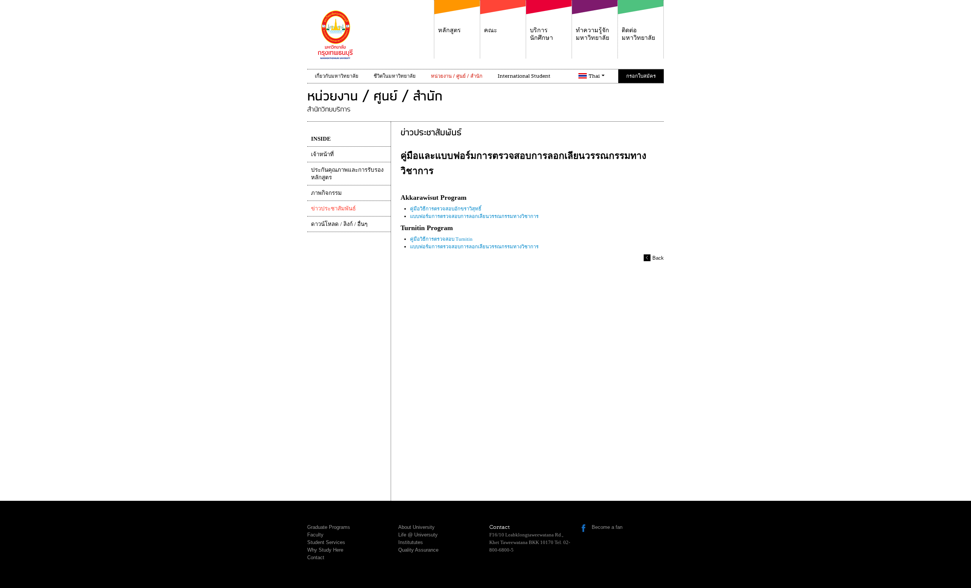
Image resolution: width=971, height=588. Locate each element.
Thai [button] (595, 76)
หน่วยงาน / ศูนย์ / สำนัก (456, 76)
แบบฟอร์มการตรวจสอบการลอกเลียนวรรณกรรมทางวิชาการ (474, 216)
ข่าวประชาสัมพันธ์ (333, 208)
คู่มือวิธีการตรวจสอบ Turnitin (441, 239)
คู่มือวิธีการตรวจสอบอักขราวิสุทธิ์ (445, 209)
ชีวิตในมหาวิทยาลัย (395, 76)
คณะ (490, 30)
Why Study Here (325, 550)
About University (416, 527)
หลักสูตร (449, 30)
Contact (315, 557)
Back (658, 258)
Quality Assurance (418, 550)
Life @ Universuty (418, 535)
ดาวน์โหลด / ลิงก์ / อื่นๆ (339, 224)
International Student (524, 76)
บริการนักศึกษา (541, 34)
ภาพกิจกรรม (326, 193)
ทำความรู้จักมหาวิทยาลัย (592, 34)
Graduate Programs (328, 527)
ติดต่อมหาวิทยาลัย (638, 34)
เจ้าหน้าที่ (322, 154)
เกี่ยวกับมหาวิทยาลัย (336, 76)
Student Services (326, 542)
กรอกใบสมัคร (641, 76)
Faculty (315, 535)
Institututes (410, 542)
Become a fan (607, 527)
